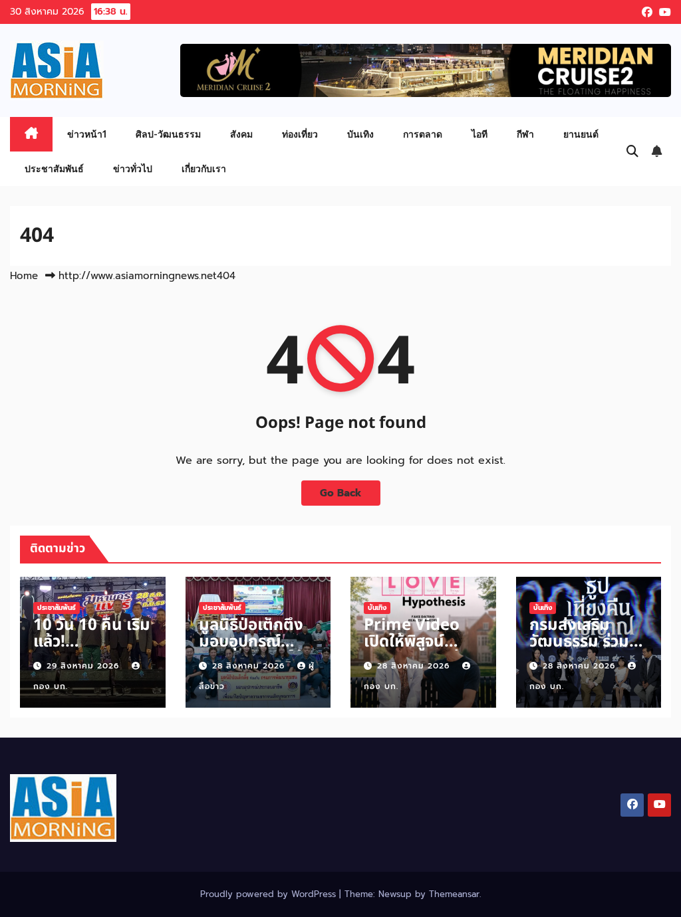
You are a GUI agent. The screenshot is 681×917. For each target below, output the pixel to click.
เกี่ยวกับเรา (204, 168)
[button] (632, 151)
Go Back (341, 492)
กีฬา (525, 134)
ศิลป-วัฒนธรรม (168, 134)
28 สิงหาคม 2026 (250, 666)
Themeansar (454, 894)
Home (24, 275)
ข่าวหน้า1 (86, 134)
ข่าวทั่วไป (132, 168)
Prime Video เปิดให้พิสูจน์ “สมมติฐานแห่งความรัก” (416, 650)
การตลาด (422, 134)
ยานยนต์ (581, 134)
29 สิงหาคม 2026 (84, 666)
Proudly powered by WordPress (269, 894)
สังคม (241, 134)
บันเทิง (360, 134)
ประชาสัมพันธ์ (54, 168)
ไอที (479, 134)
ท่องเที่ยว (300, 134)
